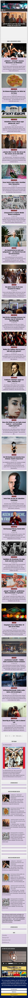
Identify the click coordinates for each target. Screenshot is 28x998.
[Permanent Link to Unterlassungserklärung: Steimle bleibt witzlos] (14, 518)
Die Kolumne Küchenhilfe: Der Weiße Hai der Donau (14, 92)
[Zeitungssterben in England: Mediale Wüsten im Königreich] (5, 839)
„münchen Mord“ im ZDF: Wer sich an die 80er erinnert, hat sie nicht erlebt (14, 153)
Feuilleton (15, 58)
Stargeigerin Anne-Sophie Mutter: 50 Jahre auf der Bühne (14, 625)
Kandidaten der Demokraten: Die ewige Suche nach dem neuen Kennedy (14, 560)
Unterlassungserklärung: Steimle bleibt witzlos (14, 529)
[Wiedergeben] (3, 963)
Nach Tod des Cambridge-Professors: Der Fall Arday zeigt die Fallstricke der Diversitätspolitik (14, 319)
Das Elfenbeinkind (7, 744)
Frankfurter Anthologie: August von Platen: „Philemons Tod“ (14, 380)
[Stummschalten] (22, 963)
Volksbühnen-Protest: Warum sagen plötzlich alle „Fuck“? (14, 122)
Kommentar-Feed (6, 940)
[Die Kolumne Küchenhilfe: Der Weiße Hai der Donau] (5, 814)
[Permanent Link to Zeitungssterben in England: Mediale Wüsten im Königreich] (14, 202)
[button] (14, 958)
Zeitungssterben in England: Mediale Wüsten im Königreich (14, 213)
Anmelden (4, 935)
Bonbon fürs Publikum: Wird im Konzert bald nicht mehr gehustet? (14, 350)
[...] (21, 776)
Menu (4, 2)
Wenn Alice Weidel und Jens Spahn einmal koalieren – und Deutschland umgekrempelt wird (14, 424)
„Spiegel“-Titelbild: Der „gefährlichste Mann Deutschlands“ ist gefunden (14, 592)
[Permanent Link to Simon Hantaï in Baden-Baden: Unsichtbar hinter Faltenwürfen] (14, 172)
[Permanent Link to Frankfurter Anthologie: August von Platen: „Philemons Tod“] (14, 369)
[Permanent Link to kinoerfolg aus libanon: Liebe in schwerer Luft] (14, 710)
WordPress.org (5, 942)
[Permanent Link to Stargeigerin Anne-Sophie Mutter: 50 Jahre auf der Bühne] (14, 612)
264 (14, 735)
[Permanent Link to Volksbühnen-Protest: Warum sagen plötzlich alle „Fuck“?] (14, 111)
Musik (14, 622)
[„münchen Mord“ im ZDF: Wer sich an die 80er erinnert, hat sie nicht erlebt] (5, 826)
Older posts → (19, 735)
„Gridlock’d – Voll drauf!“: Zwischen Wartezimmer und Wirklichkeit (14, 62)
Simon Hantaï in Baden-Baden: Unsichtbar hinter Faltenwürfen (14, 35)
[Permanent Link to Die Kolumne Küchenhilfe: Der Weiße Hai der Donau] (14, 81)
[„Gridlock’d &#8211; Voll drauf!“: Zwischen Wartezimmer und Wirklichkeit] (5, 801)
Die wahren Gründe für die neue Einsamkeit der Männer (14, 288)
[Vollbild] (24, 963)
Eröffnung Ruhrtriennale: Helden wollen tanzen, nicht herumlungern (14, 691)
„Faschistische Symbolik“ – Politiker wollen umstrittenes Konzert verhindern (14, 660)
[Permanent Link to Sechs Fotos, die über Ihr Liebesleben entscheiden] (14, 483)
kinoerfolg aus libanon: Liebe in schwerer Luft (14, 721)
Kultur (14, 248)
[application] (14, 958)
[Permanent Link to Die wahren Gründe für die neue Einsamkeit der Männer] (14, 274)
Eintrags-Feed (5, 937)
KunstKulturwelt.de (14, 6)
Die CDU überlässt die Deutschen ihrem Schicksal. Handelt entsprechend (14, 458)
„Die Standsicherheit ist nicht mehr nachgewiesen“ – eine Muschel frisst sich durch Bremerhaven (14, 252)
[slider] (12, 963)
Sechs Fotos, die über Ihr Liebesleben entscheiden (14, 499)
